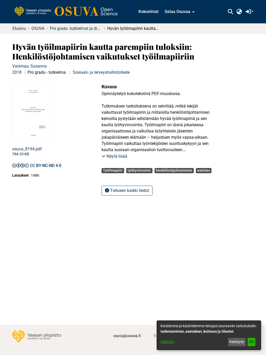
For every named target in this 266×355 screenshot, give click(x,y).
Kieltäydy (236, 342)
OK (251, 342)
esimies (203, 170)
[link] (68, 11)
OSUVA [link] (37, 28)
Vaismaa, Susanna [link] (29, 66)
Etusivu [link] (19, 28)
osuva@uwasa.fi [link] (127, 336)
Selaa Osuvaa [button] (177, 11)
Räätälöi (167, 342)
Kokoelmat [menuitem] (148, 11)
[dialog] (209, 335)
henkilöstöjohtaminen (174, 170)
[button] (230, 12)
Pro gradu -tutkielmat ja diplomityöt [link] (76, 28)
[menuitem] (179, 11)
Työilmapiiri (113, 170)
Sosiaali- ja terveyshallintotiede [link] (101, 72)
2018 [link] (17, 72)
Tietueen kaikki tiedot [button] (129, 190)
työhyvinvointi (139, 170)
